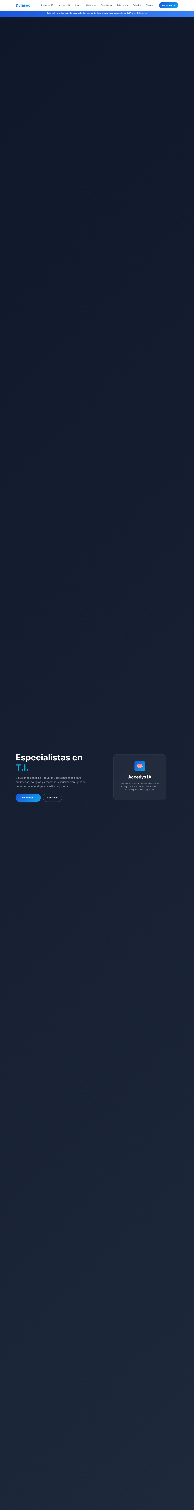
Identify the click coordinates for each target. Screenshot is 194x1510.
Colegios (137, 5)
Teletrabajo (122, 5)
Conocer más (26, 797)
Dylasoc (23, 5)
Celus (78, 5)
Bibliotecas (91, 5)
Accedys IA (64, 5)
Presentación (47, 5)
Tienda (149, 5)
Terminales (106, 5)
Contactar (167, 5)
